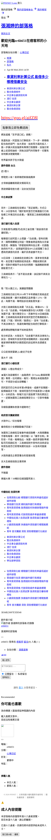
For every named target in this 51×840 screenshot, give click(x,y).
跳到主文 (5, 33)
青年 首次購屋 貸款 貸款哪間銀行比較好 (27, 531)
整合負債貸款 (13, 109)
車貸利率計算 (13, 105)
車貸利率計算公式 (16, 88)
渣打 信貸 (11, 98)
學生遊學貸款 (13, 560)
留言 (26, 642)
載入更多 (6, 660)
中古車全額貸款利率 (17, 95)
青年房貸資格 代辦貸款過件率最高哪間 (26, 514)
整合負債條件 (13, 92)
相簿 (9, 58)
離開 (16, 834)
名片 (9, 65)
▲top (3, 654)
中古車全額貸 (13, 102)
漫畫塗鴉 (23, 650)
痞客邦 (19, 642)
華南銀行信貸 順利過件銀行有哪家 (24, 504)
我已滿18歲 (7, 834)
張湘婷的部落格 (17, 25)
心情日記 (24, 52)
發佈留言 (6, 677)
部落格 (10, 61)
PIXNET (13, 795)
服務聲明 (30, 797)
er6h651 (4, 626)
